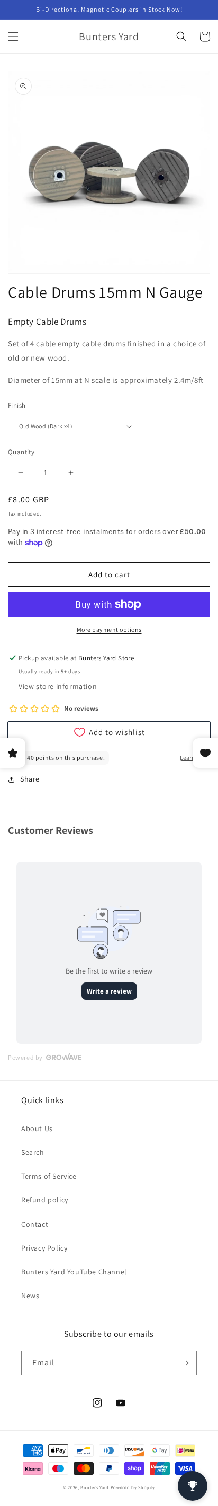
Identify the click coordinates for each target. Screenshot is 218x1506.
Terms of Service (49, 1176)
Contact (34, 1224)
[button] (13, 36)
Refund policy (44, 1200)
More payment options (109, 629)
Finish (16, 405)
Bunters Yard (94, 1487)
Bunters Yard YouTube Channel (74, 1272)
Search (32, 1152)
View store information (58, 686)
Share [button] (30, 779)
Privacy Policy (44, 1248)
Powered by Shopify (133, 1487)
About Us (37, 1128)
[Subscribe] (184, 1363)
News (30, 1295)
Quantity (21, 451)
